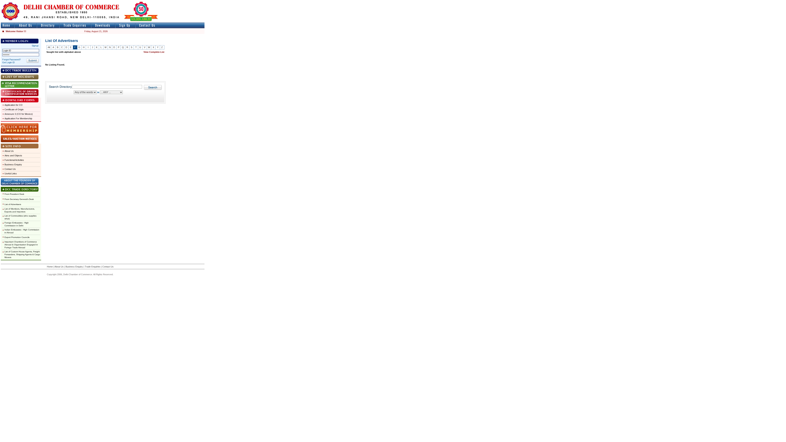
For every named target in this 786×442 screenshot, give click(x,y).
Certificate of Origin (14, 109)
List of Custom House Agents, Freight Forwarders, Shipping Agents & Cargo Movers (22, 254)
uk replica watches (19, 1)
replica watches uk (121, 1)
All (49, 47)
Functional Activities (14, 160)
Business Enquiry (13, 164)
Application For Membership (18, 118)
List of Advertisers (13, 204)
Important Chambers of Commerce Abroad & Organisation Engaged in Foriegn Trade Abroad (21, 245)
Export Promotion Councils (17, 237)
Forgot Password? (11, 59)
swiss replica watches (284, 1)
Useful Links (11, 173)
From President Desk (14, 194)
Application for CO (14, 105)
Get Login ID (8, 62)
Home (50, 266)
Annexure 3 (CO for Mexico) (19, 114)
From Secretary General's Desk (19, 199)
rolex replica (198, 1)
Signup (35, 45)
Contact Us (10, 169)
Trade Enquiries (93, 266)
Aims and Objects (13, 155)
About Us (9, 151)
